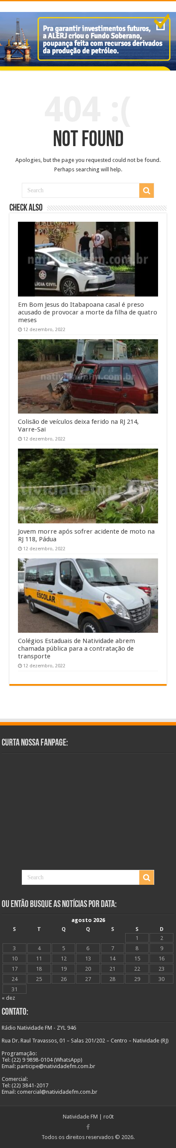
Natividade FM (80, 1116)
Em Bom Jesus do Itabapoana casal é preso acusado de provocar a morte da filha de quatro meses (87, 312)
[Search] (146, 190)
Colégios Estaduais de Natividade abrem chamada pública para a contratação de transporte (76, 648)
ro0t (108, 1116)
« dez (8, 998)
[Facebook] (88, 1127)
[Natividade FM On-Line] (88, 2)
